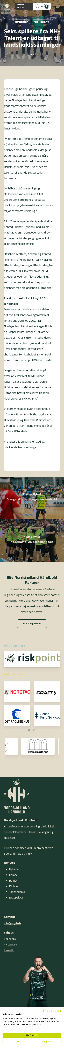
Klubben (14, 886)
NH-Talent (41, 21)
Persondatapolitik (52, 1011)
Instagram (10, 944)
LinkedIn (9, 950)
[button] (58, 6)
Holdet (13, 881)
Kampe (13, 875)
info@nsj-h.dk (12, 923)
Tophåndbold (17, 892)
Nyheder (21, 21)
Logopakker (16, 897)
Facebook (10, 939)
